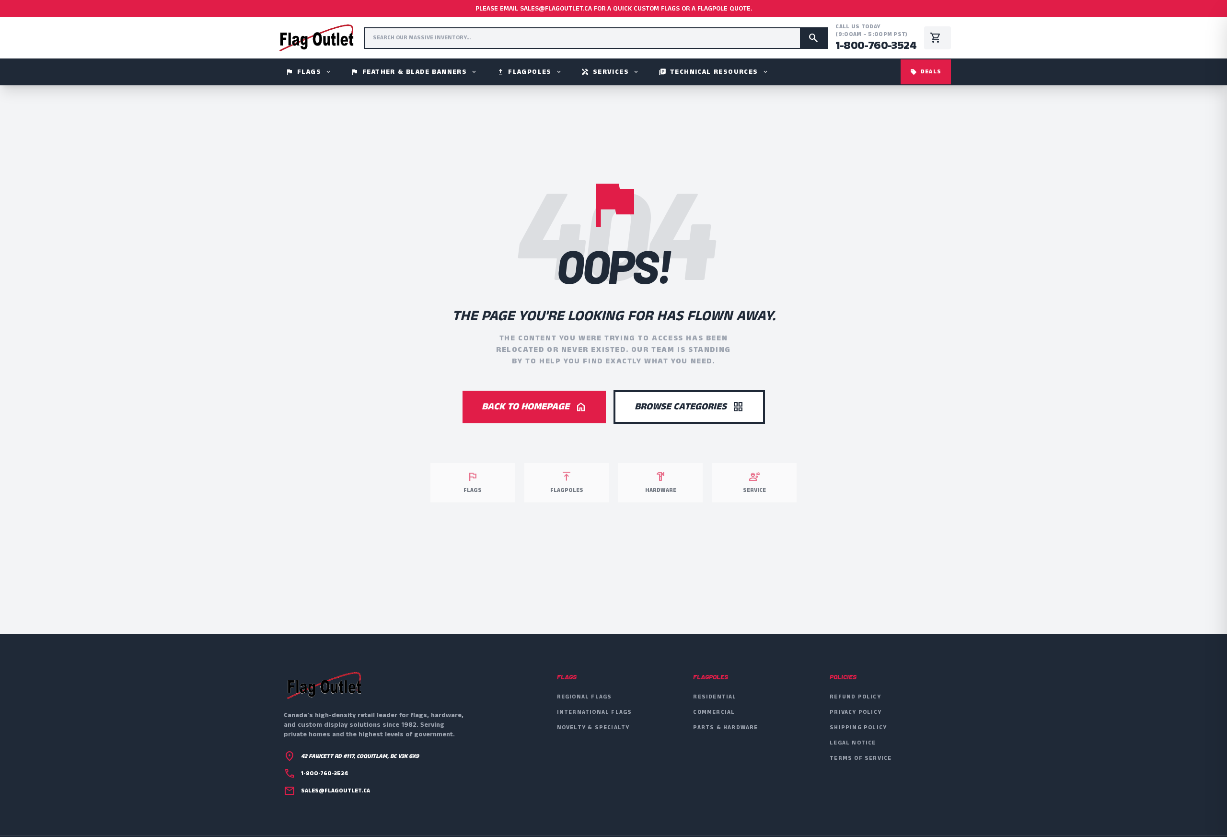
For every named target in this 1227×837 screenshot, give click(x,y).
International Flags (594, 712)
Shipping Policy (858, 727)
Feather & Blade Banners (414, 72)
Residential (714, 697)
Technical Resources (714, 72)
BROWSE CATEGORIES (689, 407)
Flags (309, 72)
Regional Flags (584, 697)
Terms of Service (860, 758)
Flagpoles (529, 72)
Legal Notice (853, 743)
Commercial (714, 712)
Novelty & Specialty (593, 727)
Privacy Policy (855, 712)
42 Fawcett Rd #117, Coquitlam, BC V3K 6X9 (360, 756)
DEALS (925, 72)
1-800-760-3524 (875, 45)
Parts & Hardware (725, 727)
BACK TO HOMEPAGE (534, 407)
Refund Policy (855, 697)
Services (610, 72)
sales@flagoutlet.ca (335, 791)
